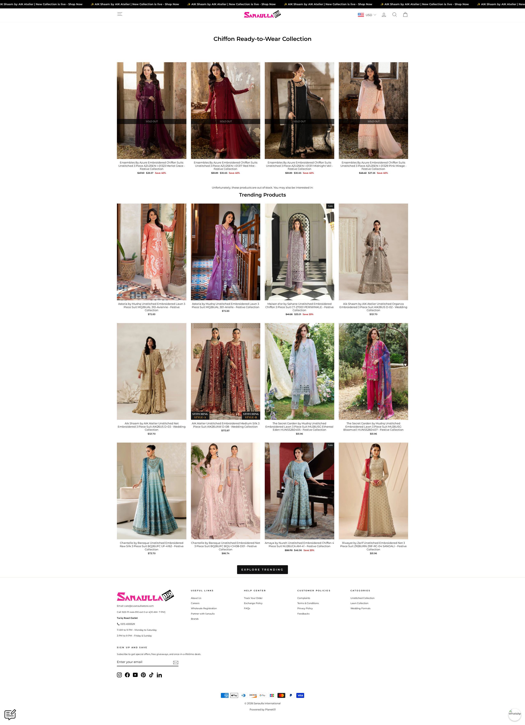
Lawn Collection (359, 603)
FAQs (247, 608)
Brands (195, 618)
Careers (195, 603)
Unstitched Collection (362, 598)
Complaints (303, 598)
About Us (196, 598)
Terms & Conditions (308, 603)
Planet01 (270, 709)
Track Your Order (253, 598)
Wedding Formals (360, 608)
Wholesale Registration (204, 608)
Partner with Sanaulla (203, 613)
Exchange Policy (253, 603)
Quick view (151, 154)
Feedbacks (303, 613)
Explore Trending (262, 569)
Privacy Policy (305, 608)
